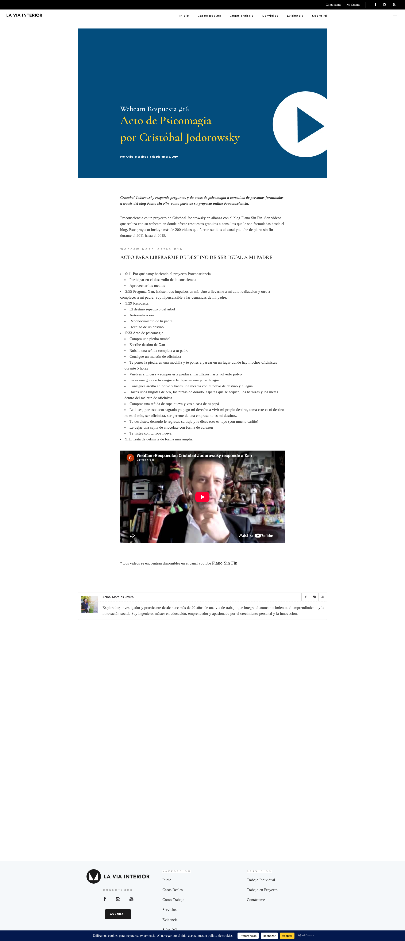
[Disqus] (202, 678)
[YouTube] (394, 4)
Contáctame (256, 900)
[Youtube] (131, 898)
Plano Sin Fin (224, 563)
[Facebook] (375, 4)
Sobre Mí (319, 15)
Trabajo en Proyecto (262, 890)
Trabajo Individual (261, 880)
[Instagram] (384, 4)
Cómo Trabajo (242, 15)
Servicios (270, 15)
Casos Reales (209, 15)
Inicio (184, 15)
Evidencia (295, 15)
